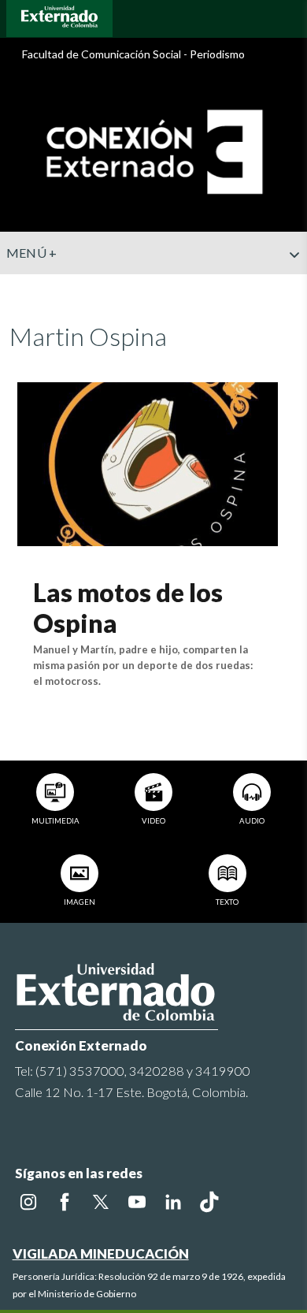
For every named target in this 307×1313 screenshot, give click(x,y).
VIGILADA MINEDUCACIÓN (101, 1253)
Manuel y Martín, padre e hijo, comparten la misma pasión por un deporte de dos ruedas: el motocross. (143, 665)
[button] (289, 286)
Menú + (31, 252)
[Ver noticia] (147, 462)
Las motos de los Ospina (128, 607)
